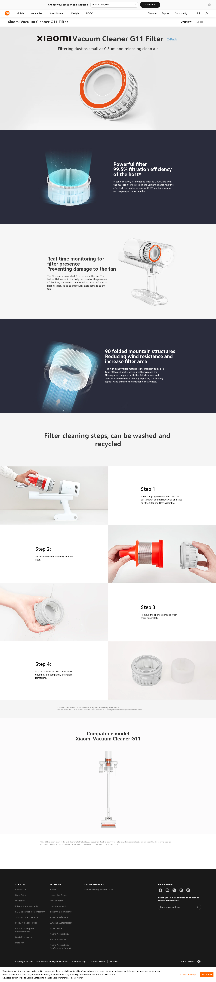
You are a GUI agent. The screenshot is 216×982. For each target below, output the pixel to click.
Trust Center (56, 928)
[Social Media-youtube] (167, 890)
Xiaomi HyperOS (58, 939)
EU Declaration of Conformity (30, 912)
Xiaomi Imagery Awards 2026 (98, 889)
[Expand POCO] (95, 13)
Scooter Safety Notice (26, 917)
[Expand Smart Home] (64, 13)
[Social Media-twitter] (174, 890)
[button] (209, 4)
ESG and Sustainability (61, 923)
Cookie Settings (188, 974)
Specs (200, 22)
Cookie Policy (98, 961)
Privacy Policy (56, 901)
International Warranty (26, 906)
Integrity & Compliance (61, 912)
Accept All (207, 974)
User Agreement (58, 906)
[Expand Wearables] (44, 13)
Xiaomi (53, 889)
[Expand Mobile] (26, 13)
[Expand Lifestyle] (81, 13)
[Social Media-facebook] (160, 890)
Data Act (19, 943)
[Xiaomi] (7, 13)
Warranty (20, 901)
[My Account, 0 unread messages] (207, 13)
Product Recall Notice (26, 923)
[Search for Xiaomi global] (198, 13)
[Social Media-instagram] (181, 890)
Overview (185, 22)
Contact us (20, 889)
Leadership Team (58, 895)
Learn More (76, 977)
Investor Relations (59, 917)
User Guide (20, 895)
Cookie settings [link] (78, 961)
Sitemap (114, 961)
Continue (150, 4)
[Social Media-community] (188, 890)
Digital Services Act (25, 937)
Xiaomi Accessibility (59, 934)
